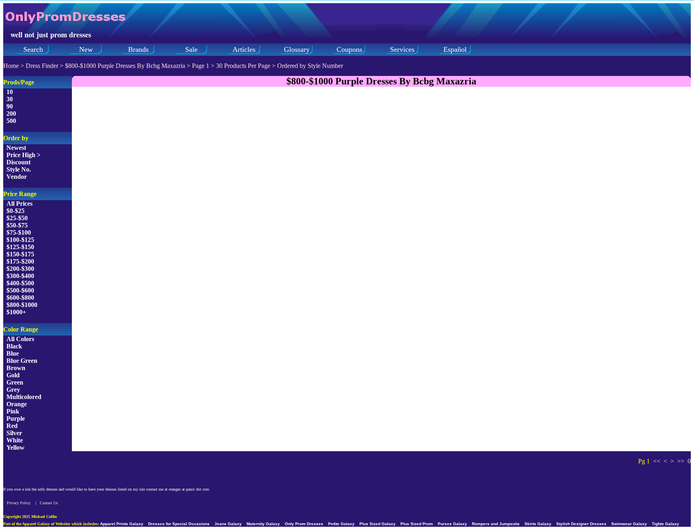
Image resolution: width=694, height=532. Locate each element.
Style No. (18, 169)
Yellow (15, 447)
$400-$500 (20, 283)
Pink (12, 411)
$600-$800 (20, 297)
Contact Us (49, 503)
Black (14, 346)
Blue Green (21, 360)
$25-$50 (17, 218)
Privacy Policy (19, 503)
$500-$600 (20, 290)
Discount (18, 162)
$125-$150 (20, 246)
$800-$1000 (21, 304)
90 (9, 106)
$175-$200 (20, 261)
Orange (16, 404)
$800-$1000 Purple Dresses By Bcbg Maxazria (126, 65)
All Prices (19, 203)
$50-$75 (17, 225)
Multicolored (23, 396)
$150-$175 (20, 254)
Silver (14, 433)
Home (11, 65)
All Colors (20, 339)
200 (11, 113)
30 (9, 99)
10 (9, 91)
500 (11, 120)
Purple (15, 418)
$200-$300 (20, 268)
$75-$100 (18, 232)
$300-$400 (20, 275)
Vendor (16, 176)
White (14, 440)
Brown (15, 367)
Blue (12, 353)
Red (12, 425)
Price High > (23, 154)
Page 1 (200, 65)
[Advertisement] (382, 149)
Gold (13, 375)
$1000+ (16, 312)
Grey (13, 389)
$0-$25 (15, 210)
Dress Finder (42, 65)
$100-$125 (20, 239)
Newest (16, 147)
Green (14, 382)
